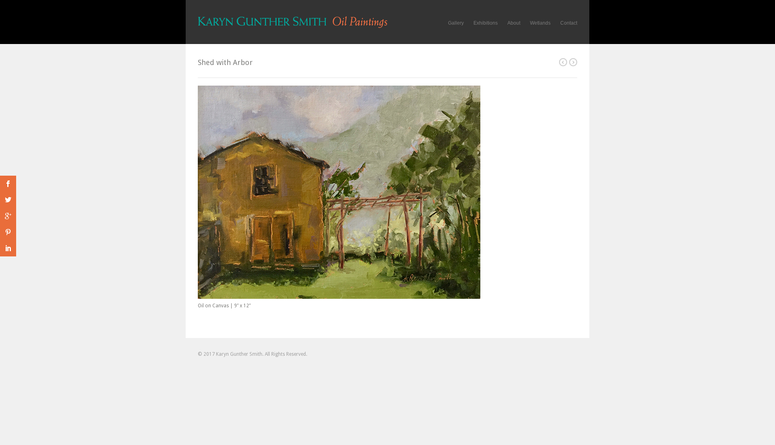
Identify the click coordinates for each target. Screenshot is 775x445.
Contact (568, 23)
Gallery (456, 23)
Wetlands (540, 23)
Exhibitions (485, 23)
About (513, 23)
